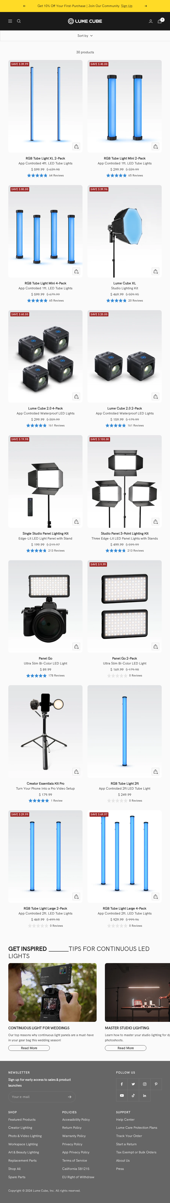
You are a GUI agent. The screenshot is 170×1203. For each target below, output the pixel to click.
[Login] (151, 21)
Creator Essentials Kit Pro (45, 786)
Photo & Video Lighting (25, 1136)
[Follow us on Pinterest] (156, 1084)
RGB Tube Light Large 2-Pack (45, 911)
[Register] (70, 1096)
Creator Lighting (20, 1127)
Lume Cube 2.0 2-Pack (125, 410)
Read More (29, 1048)
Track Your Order (129, 1136)
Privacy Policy (72, 1144)
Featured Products (21, 1119)
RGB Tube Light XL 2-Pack (45, 160)
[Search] (19, 21)
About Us (123, 1160)
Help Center (125, 1119)
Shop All (14, 1169)
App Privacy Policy (75, 1152)
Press (120, 1169)
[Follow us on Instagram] (144, 1084)
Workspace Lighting (23, 1144)
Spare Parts (16, 1177)
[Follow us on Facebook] (122, 1084)
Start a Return (126, 1144)
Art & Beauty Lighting (23, 1152)
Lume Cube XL (124, 285)
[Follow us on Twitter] (133, 1084)
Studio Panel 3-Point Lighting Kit (124, 536)
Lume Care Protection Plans (136, 1127)
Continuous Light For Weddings (38, 1028)
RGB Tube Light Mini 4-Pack (45, 285)
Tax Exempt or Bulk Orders (136, 1152)
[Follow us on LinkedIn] (144, 1095)
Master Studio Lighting (127, 1028)
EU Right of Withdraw (78, 1177)
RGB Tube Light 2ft (124, 786)
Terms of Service (74, 1160)
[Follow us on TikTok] (133, 1095)
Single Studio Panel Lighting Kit (45, 536)
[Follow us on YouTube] (122, 1095)
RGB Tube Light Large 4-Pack (125, 911)
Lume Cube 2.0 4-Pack (45, 410)
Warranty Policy (74, 1136)
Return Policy (71, 1127)
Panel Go (45, 661)
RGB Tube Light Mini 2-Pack (125, 160)
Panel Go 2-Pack (124, 661)
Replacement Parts (22, 1160)
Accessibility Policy (76, 1119)
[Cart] (160, 21)
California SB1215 (75, 1169)
